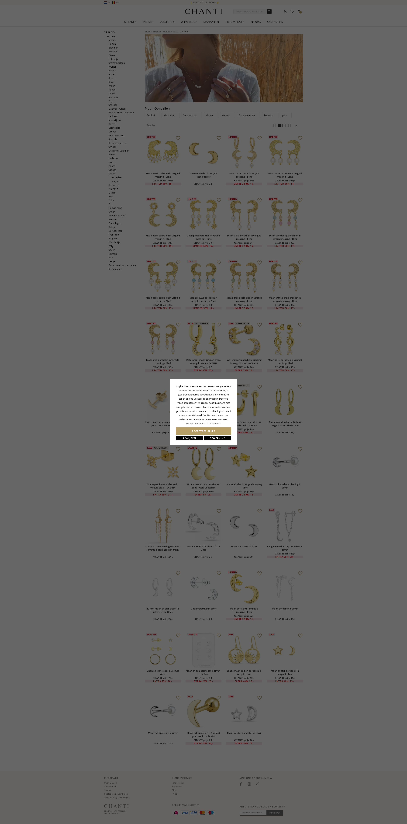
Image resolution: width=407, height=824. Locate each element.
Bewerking (218, 438)
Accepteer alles (203, 431)
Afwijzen (189, 438)
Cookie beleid (210, 415)
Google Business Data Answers (203, 423)
